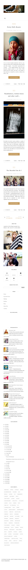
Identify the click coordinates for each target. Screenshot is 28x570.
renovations (12, 529)
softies (21, 534)
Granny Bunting (12, 376)
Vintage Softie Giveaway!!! (14, 393)
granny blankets (12, 509)
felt (14, 280)
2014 (6, 444)
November (8, 447)
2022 (6, 429)
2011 (6, 477)
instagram (7, 275)
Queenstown (6, 527)
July (7, 454)
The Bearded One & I (14, 170)
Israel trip (6, 516)
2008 (6, 483)
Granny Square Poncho (13, 339)
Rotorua (15, 531)
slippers (9, 534)
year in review (7, 545)
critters (12, 498)
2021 (6, 431)
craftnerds (12, 496)
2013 (6, 474)
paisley (5, 522)
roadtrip (10, 531)
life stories (17, 516)
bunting (10, 494)
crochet (17, 498)
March (7, 468)
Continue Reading (14, 77)
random (16, 527)
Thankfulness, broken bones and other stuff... (15, 459)
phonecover (16, 522)
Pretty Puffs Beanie (14, 27)
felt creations (13, 505)
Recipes (5, 301)
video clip (15, 540)
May (7, 465)
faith (14, 90)
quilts (12, 527)
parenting (11, 522)
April (7, 466)
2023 (6, 428)
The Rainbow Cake (13, 356)
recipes (21, 527)
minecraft (17, 518)
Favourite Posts (7, 296)
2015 (6, 442)
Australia (17, 489)
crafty (17, 496)
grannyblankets (20, 509)
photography (7, 525)
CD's (14, 494)
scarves (20, 531)
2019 (6, 435)
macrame (6, 518)
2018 (6, 437)
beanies (14, 23)
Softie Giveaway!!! (13, 402)
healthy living (17, 511)
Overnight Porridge (13, 411)
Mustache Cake (12, 330)
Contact (5, 308)
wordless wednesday (15, 542)
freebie (17, 507)
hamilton (11, 511)
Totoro (5, 540)
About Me (6, 306)
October (8, 449)
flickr (21, 275)
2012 (6, 475)
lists (22, 516)
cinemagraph (19, 494)
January (7, 472)
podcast (13, 525)
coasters (6, 496)
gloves (5, 509)
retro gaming (18, 529)
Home (5, 294)
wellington (6, 542)
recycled (6, 529)
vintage (20, 540)
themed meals (7, 538)
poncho (18, 525)
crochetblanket (7, 500)
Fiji (17, 505)
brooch (5, 494)
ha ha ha (6, 511)
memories (11, 518)
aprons (11, 489)
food (14, 507)
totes (21, 538)
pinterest (13, 275)
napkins (11, 520)
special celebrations (8, 536)
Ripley (5, 531)
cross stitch (14, 500)
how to (11, 514)
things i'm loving (14, 538)
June (7, 463)
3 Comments (7, 209)
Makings (5, 298)
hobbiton (6, 514)
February (8, 470)
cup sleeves (21, 500)
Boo (19, 491)
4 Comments (7, 160)
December (8, 446)
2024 (6, 426)
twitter (7, 280)
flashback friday (7, 507)
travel (10, 540)
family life (6, 505)
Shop (5, 303)
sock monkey (15, 534)
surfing (15, 536)
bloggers (15, 491)
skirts (5, 534)
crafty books (7, 498)
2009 (6, 481)
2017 (6, 438)
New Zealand (17, 520)
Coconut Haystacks (13, 348)
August (7, 453)
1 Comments (7, 83)
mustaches (6, 520)
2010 (6, 479)
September (8, 451)
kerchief (11, 516)
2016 (6, 440)
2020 (6, 433)
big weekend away (7, 491)
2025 (6, 424)
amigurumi (6, 489)
